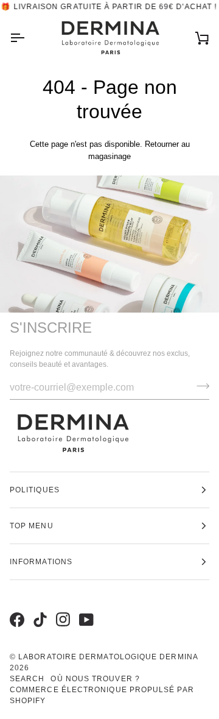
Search (27, 679)
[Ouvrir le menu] (28, 38)
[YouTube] (84, 606)
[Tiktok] (38, 606)
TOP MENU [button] (32, 526)
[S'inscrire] (199, 386)
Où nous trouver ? (94, 679)
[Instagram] (61, 606)
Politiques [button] (35, 490)
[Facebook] (15, 606)
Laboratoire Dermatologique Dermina (108, 657)
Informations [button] (41, 562)
